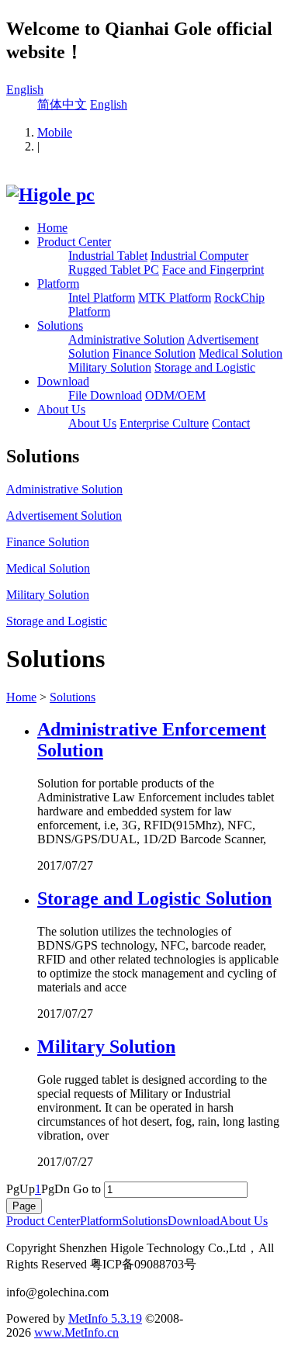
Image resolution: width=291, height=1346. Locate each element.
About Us (61, 409)
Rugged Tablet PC (113, 269)
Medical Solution (240, 353)
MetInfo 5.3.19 (105, 1318)
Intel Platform (101, 297)
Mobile (54, 132)
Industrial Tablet (107, 255)
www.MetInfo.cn (76, 1332)
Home (52, 227)
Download (63, 381)
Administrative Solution (126, 339)
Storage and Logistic (204, 367)
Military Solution (109, 367)
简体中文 (62, 104)
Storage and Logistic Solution (154, 898)
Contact (231, 423)
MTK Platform (174, 297)
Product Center (74, 241)
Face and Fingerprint (213, 269)
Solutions (60, 325)
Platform (58, 283)
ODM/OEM (175, 395)
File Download (105, 395)
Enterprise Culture (164, 423)
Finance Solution (154, 353)
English (24, 89)
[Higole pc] (50, 195)
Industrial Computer (199, 255)
